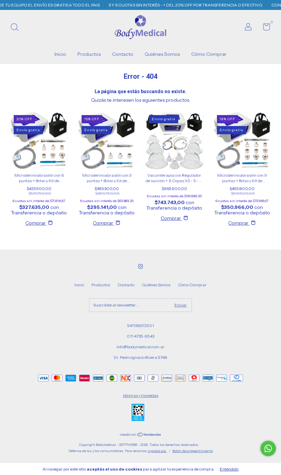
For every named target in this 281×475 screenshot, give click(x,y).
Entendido (229, 469)
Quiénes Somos (162, 54)
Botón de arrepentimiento (192, 451)
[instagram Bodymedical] (140, 266)
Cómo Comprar (209, 54)
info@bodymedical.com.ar (140, 346)
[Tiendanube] (140, 435)
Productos (89, 54)
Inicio (60, 54)
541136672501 (140, 325)
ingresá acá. (157, 451)
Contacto (122, 54)
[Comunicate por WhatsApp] (268, 448)
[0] (264, 28)
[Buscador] (17, 28)
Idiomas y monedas (140, 395)
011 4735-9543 (140, 336)
